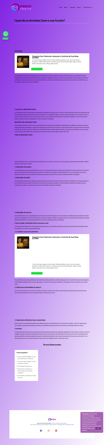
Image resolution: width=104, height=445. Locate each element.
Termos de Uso (52, 424)
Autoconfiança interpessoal (25, 366)
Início (60, 7)
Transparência (61, 424)
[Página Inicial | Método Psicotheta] (21, 11)
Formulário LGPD (69, 424)
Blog (65, 7)
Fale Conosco (87, 7)
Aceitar (98, 428)
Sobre (78, 7)
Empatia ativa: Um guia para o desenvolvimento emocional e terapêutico (25, 370)
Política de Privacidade (42, 424)
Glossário (72, 7)
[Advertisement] (52, 37)
